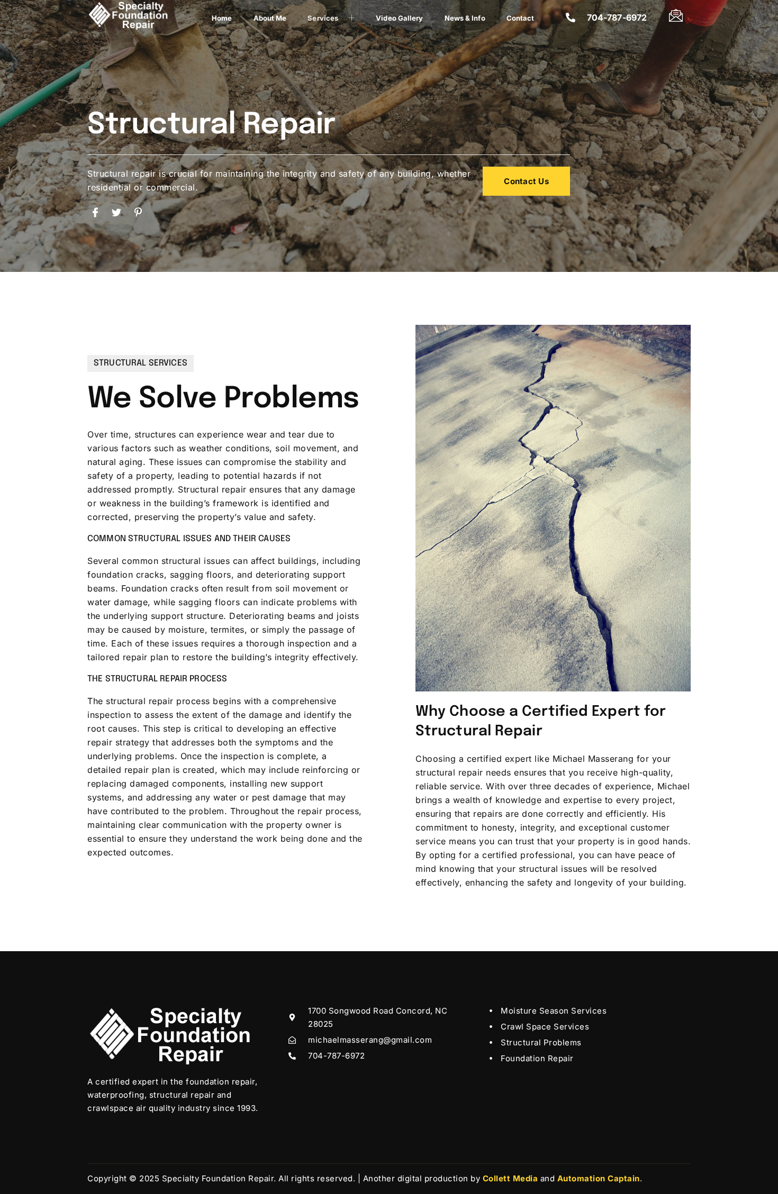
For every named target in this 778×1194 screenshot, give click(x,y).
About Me (270, 18)
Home (222, 18)
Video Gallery (399, 18)
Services (322, 18)
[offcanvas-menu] (676, 15)
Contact (520, 18)
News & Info (465, 18)
